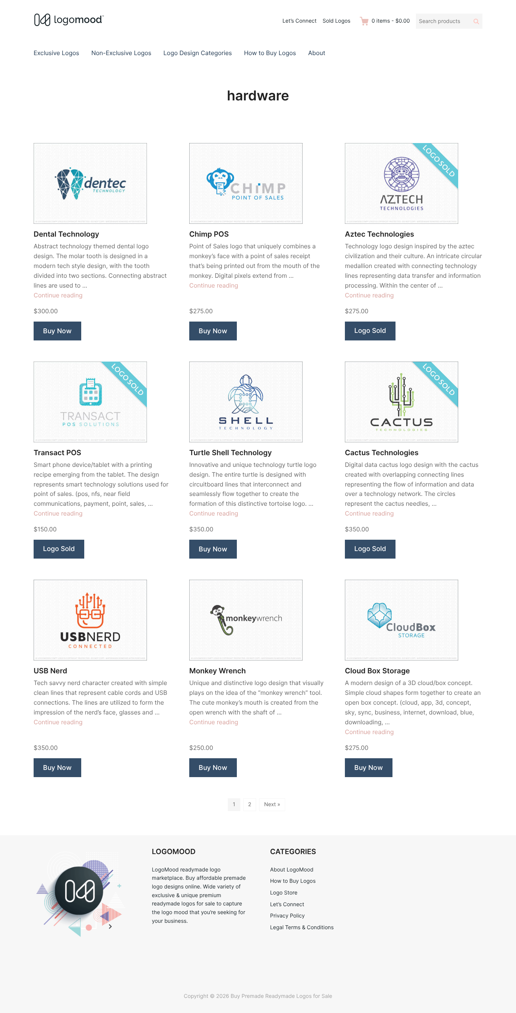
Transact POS (57, 452)
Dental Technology (66, 234)
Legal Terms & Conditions (302, 927)
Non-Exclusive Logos (121, 53)
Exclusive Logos (56, 53)
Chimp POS (209, 234)
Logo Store (283, 893)
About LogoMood (292, 870)
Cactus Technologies (382, 452)
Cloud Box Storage (377, 671)
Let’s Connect (300, 21)
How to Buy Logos (270, 53)
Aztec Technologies (379, 234)
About (316, 53)
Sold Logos (337, 21)
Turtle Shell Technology (230, 452)
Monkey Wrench (217, 671)
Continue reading (58, 295)
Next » (272, 804)
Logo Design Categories (198, 53)
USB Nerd (50, 671)
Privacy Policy (287, 916)
